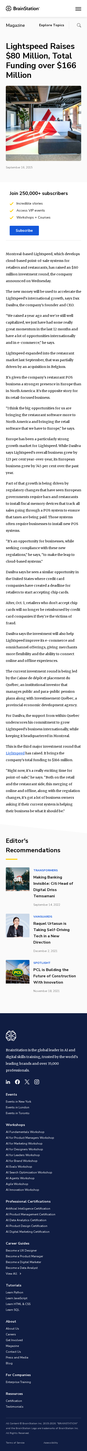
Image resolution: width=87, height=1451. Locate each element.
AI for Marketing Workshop (24, 1143)
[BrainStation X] (27, 1081)
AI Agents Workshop (20, 1178)
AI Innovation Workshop (22, 1190)
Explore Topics (51, 25)
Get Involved (14, 1340)
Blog (9, 1363)
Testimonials (14, 1407)
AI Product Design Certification (26, 1226)
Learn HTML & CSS (18, 1304)
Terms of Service (15, 1442)
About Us (12, 1329)
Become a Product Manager (24, 1256)
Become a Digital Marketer (23, 1262)
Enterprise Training (18, 1382)
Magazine (12, 1346)
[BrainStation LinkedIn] (8, 1082)
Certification (14, 1401)
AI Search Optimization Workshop (29, 1172)
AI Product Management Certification (30, 1214)
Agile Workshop (17, 1184)
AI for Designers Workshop (24, 1149)
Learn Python (14, 1292)
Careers (11, 1334)
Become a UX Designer (21, 1250)
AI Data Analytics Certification (26, 1220)
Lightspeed (15, 753)
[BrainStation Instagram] (36, 1081)
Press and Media (17, 1357)
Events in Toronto (17, 1113)
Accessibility (51, 1442)
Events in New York (18, 1102)
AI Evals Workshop (19, 1167)
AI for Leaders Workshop (23, 1155)
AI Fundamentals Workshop (25, 1132)
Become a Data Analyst (22, 1268)
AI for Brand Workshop (21, 1161)
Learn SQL (12, 1310)
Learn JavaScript (16, 1298)
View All (12, 1274)
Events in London (17, 1107)
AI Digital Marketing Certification (28, 1232)
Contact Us (13, 1352)
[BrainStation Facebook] (17, 1081)
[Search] (79, 25)
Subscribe (24, 230)
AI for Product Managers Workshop (30, 1138)
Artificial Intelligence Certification (28, 1209)
